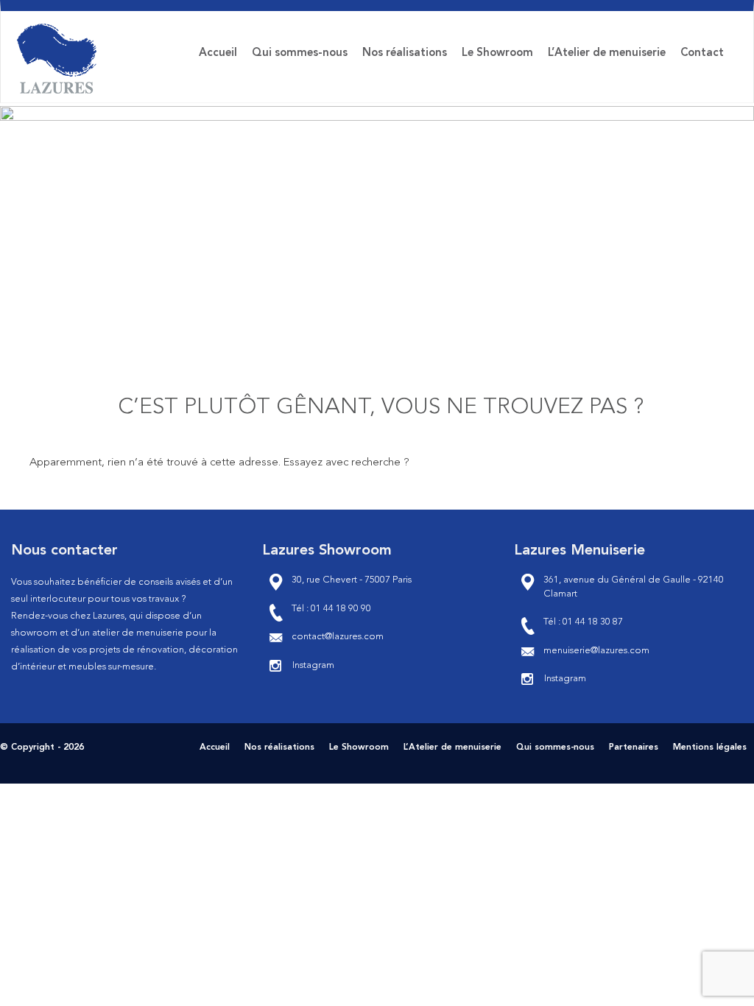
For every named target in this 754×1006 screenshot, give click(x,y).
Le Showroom (497, 53)
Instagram (313, 665)
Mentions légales (710, 747)
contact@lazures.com (338, 636)
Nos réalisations (404, 53)
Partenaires (633, 747)
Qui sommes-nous (300, 53)
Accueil (218, 53)
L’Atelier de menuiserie (607, 53)
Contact (702, 53)
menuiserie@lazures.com (596, 650)
